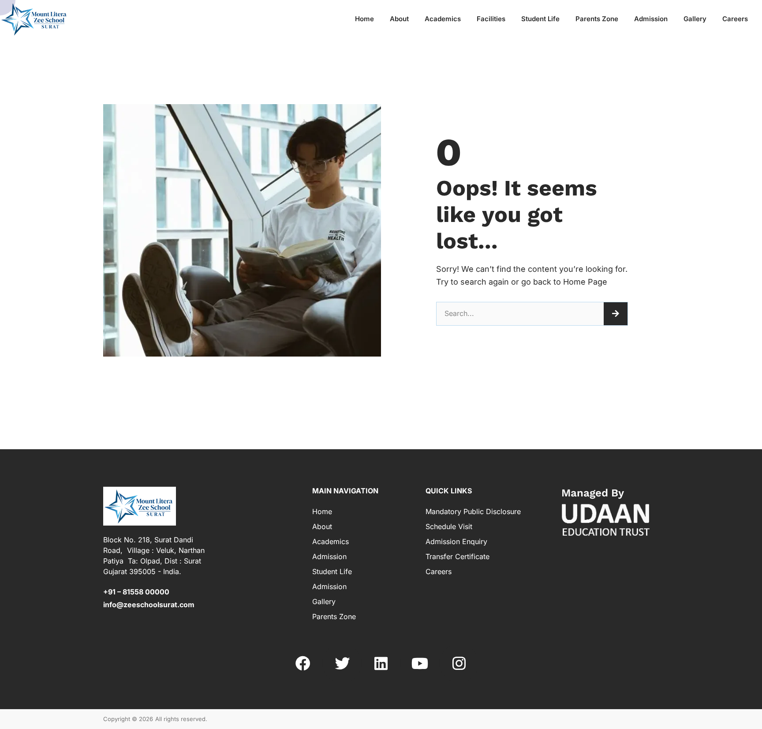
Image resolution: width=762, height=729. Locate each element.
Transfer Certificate (457, 556)
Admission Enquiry (456, 541)
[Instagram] (459, 663)
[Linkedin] (381, 663)
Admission (651, 19)
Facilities (491, 19)
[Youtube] (419, 663)
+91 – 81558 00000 (136, 591)
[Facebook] (303, 663)
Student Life (540, 19)
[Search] (616, 313)
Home (364, 19)
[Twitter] (341, 663)
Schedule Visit (449, 526)
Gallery (695, 19)
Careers (735, 19)
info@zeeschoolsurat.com (148, 604)
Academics (443, 19)
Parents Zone (596, 19)
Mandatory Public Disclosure (473, 511)
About (399, 19)
